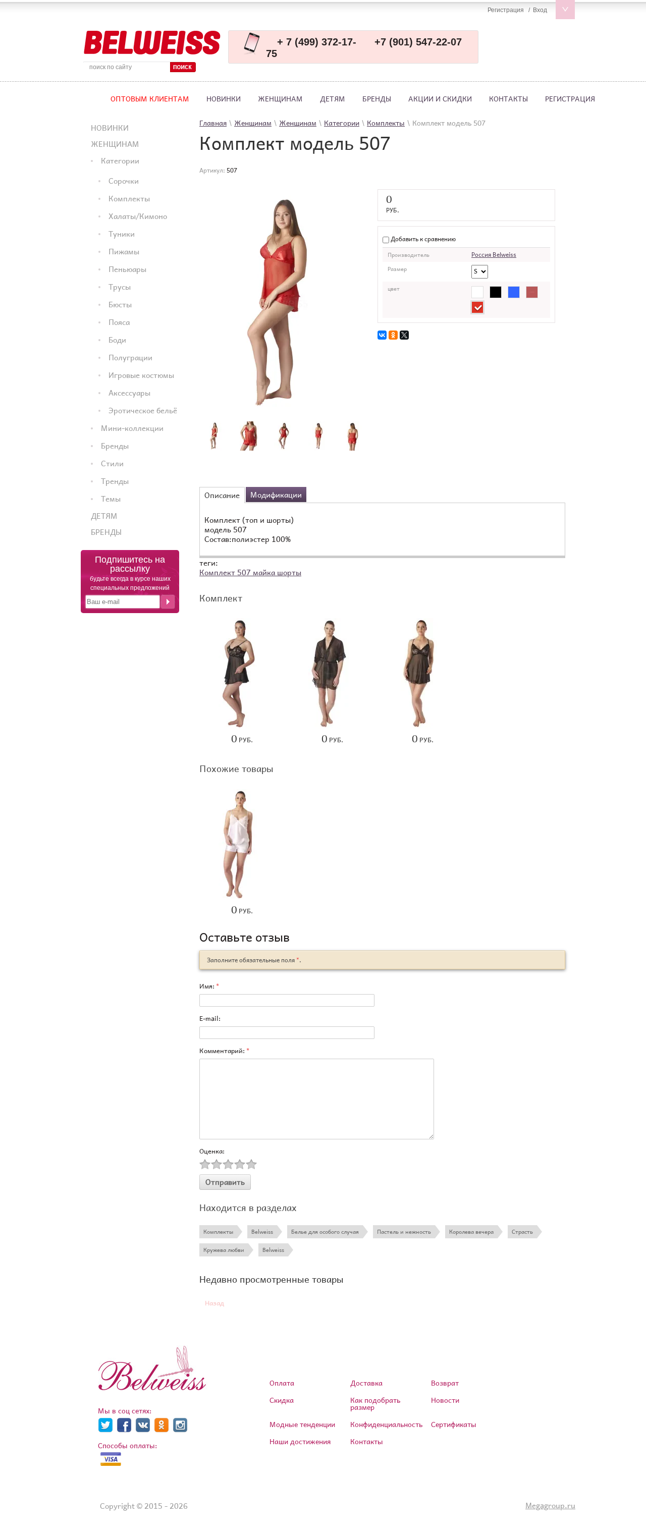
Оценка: (212, 1151)
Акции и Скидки (440, 98)
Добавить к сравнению (422, 239)
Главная (213, 123)
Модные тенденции (302, 1424)
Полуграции (130, 357)
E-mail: (210, 1018)
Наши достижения (300, 1441)
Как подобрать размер (375, 1403)
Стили (112, 463)
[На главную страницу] (152, 42)
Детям (332, 98)
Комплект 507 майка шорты (250, 572)
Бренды (376, 98)
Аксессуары (129, 392)
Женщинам (280, 98)
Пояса (119, 322)
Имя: (209, 986)
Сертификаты (453, 1424)
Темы (111, 498)
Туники (122, 233)
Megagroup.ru (550, 1505)
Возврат (445, 1383)
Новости (445, 1400)
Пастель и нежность (404, 1231)
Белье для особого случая (325, 1231)
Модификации (276, 494)
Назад (214, 1303)
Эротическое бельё (143, 410)
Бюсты (120, 304)
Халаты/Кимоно (138, 216)
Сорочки (124, 180)
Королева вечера (471, 1231)
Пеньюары (127, 269)
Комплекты (129, 198)
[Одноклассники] (393, 335)
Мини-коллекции (132, 427)
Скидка (282, 1400)
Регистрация (570, 98)
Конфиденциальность (386, 1424)
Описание (222, 495)
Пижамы (124, 251)
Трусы (120, 286)
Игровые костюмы (141, 374)
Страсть (522, 1231)
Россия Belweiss (493, 254)
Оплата (282, 1383)
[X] (404, 335)
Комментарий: (224, 1050)
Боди (117, 339)
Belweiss (262, 1231)
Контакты (508, 98)
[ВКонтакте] (382, 335)
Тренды (115, 480)
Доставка (366, 1383)
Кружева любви (223, 1249)
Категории (120, 160)
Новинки (223, 98)
